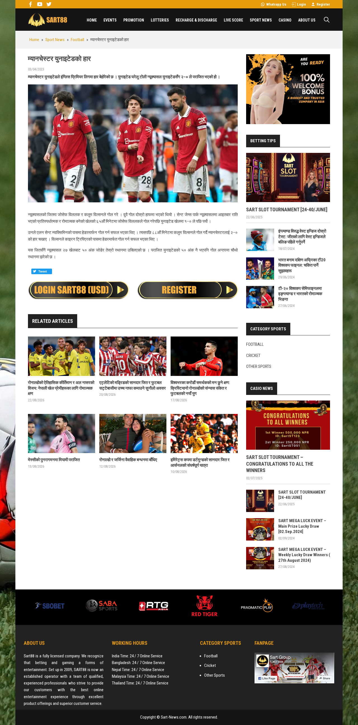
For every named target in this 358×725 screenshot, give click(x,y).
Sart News (47, 19)
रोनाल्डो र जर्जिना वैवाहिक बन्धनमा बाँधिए (128, 459)
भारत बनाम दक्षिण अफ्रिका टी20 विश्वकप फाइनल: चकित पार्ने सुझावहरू (302, 265)
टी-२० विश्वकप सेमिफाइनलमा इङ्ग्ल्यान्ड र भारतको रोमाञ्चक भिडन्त (300, 294)
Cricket (253, 355)
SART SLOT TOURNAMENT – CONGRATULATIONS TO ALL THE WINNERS (279, 463)
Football (255, 344)
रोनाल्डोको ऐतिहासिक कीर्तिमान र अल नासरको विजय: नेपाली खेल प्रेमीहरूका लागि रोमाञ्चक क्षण (61, 388)
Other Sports (258, 366)
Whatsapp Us (276, 4)
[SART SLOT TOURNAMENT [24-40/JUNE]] (288, 177)
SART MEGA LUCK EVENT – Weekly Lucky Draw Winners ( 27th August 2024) (304, 555)
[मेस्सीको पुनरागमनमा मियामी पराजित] (61, 433)
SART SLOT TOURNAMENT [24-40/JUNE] (287, 209)
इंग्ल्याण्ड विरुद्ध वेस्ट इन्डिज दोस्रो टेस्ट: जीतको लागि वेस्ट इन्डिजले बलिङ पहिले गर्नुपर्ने (302, 237)
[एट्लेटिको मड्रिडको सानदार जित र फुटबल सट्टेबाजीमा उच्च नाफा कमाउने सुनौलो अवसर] (132, 356)
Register (323, 4)
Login (301, 4)
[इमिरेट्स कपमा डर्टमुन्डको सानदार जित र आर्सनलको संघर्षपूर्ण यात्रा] (204, 433)
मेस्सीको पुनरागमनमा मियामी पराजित (54, 459)
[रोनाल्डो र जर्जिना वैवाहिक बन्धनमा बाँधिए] (132, 433)
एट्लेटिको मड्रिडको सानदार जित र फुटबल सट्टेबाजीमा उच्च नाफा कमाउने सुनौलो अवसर (132, 385)
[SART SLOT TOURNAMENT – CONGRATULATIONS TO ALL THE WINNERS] (288, 425)
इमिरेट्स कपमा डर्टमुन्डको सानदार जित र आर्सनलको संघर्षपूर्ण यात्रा (200, 462)
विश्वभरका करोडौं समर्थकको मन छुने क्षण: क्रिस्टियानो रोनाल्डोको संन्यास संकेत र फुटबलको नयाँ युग (200, 388)
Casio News (261, 388)
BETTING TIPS (263, 140)
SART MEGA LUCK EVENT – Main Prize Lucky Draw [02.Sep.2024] (302, 526)
